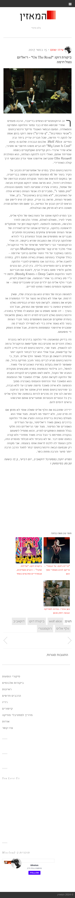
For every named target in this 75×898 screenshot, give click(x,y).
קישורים (7, 708)
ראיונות (7, 689)
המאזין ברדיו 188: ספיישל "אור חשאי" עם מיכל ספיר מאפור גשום (70, 640)
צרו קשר (7, 728)
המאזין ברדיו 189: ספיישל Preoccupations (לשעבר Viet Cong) (5, 640)
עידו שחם (56, 49)
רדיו (5, 702)
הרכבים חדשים (11, 696)
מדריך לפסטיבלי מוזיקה (17, 715)
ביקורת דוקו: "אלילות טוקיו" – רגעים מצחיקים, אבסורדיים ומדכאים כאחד (29, 570)
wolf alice (55, 621)
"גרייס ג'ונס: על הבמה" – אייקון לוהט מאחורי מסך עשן (57, 570)
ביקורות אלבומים (13, 683)
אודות (5, 721)
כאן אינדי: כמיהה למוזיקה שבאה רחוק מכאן (57, 611)
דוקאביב (18, 621)
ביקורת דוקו (36, 621)
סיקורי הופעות (11, 676)
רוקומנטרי (45, 628)
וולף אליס (62, 628)
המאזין (33, 16)
